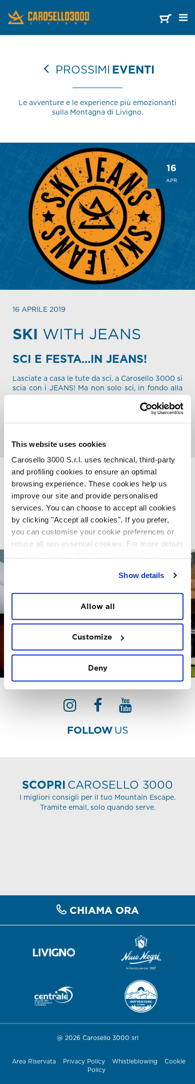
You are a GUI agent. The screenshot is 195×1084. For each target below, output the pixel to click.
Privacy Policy (84, 1061)
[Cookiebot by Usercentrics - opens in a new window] (140, 408)
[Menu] (183, 17)
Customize (92, 637)
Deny (98, 667)
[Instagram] (70, 708)
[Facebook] (98, 708)
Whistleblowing (136, 1061)
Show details (141, 575)
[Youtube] (126, 708)
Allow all (97, 606)
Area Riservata (34, 1061)
